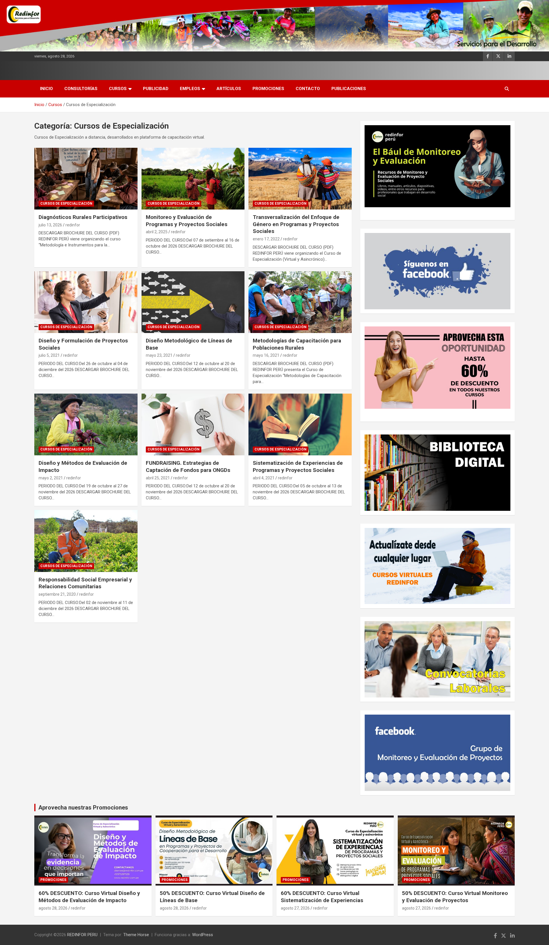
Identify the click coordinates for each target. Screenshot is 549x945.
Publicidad (155, 88)
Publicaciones (348, 88)
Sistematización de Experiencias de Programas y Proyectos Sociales (298, 466)
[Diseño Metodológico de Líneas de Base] (193, 302)
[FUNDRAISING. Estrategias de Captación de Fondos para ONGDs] (193, 424)
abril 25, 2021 (158, 478)
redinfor (72, 225)
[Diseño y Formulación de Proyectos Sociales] (86, 302)
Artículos (228, 88)
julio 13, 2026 (50, 225)
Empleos (190, 88)
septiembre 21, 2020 (57, 594)
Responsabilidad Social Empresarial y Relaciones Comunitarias (85, 583)
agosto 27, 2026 (295, 908)
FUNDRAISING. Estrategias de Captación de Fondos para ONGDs (188, 466)
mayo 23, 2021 (159, 355)
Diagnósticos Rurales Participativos (83, 217)
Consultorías (81, 88)
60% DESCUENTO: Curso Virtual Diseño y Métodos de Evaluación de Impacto (89, 897)
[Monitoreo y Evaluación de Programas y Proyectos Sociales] (193, 178)
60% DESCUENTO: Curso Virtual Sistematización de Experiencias (322, 897)
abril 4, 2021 (263, 478)
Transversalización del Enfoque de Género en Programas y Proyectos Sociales (296, 224)
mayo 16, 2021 (266, 355)
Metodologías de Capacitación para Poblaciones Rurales (297, 344)
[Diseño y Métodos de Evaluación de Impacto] (86, 424)
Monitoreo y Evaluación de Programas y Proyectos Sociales (186, 221)
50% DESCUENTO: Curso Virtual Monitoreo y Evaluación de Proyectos (455, 897)
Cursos (118, 88)
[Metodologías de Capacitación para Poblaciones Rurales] (300, 302)
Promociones (268, 88)
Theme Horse (136, 934)
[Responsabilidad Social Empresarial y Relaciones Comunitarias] (86, 541)
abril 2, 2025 (157, 232)
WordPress (202, 934)
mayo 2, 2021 (51, 478)
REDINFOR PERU (82, 934)
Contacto (308, 88)
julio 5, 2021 (49, 355)
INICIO (46, 88)
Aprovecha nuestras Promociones (83, 807)
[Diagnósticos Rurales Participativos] (86, 178)
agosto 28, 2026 (53, 908)
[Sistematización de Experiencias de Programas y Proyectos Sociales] (300, 424)
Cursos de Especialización (66, 204)
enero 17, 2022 (266, 239)
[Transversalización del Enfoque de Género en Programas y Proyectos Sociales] (300, 178)
